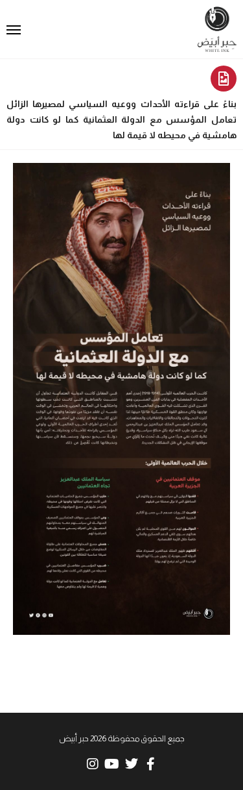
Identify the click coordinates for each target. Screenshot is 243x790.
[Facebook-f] (151, 764)
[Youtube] (112, 764)
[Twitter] (131, 764)
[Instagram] (92, 764)
